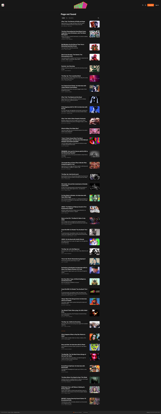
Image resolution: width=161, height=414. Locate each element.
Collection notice (17, 412)
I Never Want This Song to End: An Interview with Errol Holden (74, 299)
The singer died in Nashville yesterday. (69, 47)
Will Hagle (67, 243)
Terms (12, 412)
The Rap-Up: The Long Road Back (71, 76)
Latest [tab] (63, 18)
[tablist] (67, 18)
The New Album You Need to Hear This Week (74, 377)
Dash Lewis (68, 305)
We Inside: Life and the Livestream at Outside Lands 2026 (74, 184)
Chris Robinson (68, 70)
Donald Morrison (67, 253)
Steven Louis (67, 178)
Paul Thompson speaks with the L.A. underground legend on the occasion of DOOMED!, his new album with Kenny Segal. (74, 199)
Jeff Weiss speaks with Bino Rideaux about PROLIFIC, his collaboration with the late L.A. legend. (73, 211)
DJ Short (66, 262)
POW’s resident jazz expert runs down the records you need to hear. (74, 68)
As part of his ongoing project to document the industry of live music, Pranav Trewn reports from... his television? (74, 188)
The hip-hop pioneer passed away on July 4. (70, 260)
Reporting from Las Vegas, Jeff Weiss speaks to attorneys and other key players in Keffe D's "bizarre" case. (74, 166)
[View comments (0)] (71, 28)
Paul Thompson (69, 39)
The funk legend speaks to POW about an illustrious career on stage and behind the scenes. (74, 144)
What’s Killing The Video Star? (70, 128)
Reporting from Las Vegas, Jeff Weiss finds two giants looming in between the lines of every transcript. (72, 24)
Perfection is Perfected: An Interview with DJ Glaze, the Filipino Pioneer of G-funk (74, 268)
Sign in (157, 5)
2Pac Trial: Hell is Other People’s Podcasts (73, 118)
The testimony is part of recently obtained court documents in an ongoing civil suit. (74, 402)
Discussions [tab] (71, 18)
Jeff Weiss (70, 26)
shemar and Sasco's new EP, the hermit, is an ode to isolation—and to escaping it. (74, 37)
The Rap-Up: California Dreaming (70, 322)
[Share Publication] (145, 5)
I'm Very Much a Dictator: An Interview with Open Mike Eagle (73, 196)
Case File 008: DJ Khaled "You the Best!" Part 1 (74, 290)
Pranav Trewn (67, 190)
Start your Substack (78, 412)
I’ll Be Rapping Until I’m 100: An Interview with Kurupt (74, 107)
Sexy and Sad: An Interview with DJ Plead (73, 344)
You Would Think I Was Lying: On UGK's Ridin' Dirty (74, 311)
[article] (80, 24)
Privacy (9, 412)
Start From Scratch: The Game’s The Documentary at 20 (71, 55)
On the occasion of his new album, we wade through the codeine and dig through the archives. (73, 358)
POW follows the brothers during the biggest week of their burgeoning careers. (74, 89)
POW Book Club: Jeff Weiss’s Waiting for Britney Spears (73, 387)
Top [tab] (66, 18)
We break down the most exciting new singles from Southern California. (74, 324)
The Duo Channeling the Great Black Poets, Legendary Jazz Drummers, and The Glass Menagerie (73, 33)
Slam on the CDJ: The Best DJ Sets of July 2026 (73, 219)
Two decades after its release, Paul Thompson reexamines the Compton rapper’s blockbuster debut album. (74, 58)
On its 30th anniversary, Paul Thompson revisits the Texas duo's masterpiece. (73, 314)
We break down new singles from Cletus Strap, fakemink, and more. (74, 251)
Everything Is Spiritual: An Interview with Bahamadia (73, 366)
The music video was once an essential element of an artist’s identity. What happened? (74, 131)
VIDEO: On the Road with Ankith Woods (72, 239)
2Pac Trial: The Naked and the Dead (71, 97)
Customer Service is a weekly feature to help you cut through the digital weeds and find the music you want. (74, 379)
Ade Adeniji (66, 273)
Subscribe (150, 5)
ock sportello (67, 283)
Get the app (85, 412)
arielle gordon (68, 49)
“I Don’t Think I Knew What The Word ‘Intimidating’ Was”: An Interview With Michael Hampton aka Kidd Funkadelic (74, 140)
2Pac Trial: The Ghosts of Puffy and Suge (73, 21)
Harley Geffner (67, 326)
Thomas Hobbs (69, 113)
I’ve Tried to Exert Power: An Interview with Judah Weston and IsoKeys (73, 86)
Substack (148, 412)
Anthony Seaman (68, 80)
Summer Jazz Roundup (68, 66)
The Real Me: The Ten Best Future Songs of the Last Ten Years (73, 355)
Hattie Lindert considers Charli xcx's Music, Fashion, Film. (73, 337)
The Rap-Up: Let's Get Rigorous (70, 249)
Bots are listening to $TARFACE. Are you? (70, 282)
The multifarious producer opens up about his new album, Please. (74, 347)
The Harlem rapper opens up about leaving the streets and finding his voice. (74, 303)
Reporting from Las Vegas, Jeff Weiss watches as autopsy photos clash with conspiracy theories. (73, 99)
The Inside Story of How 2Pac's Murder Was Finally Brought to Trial (74, 163)
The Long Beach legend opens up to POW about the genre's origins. (74, 271)
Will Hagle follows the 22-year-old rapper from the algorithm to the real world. (74, 241)
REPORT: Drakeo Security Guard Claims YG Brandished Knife (73, 399)
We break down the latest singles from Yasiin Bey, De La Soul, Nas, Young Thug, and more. (74, 78)
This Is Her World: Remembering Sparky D (73, 259)
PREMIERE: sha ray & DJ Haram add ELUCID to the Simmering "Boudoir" (74, 152)
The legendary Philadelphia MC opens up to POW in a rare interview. (74, 370)
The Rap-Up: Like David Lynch (70, 174)
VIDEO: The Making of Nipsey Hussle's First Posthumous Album (73, 207)
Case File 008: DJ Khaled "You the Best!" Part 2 (74, 230)
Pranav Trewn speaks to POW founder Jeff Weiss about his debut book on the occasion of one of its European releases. (74, 391)
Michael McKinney (68, 224)
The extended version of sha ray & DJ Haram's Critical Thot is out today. (74, 155)
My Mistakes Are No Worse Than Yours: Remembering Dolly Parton (72, 45)
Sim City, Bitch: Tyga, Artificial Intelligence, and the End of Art (73, 279)
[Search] (143, 5)
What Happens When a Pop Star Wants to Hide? (73, 335)
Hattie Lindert (67, 339)
